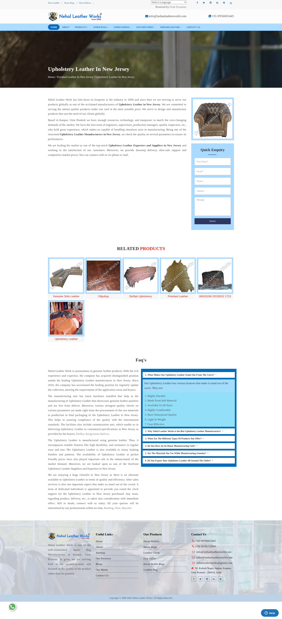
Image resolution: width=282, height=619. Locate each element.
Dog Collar (149, 558)
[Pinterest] (223, 2)
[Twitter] (203, 2)
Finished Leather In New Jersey (75, 77)
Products (80, 27)
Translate (181, 6)
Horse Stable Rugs (154, 564)
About (66, 27)
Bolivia (104, 433)
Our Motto (102, 569)
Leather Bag (150, 569)
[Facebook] (197, 2)
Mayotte (126, 508)
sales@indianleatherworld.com (214, 557)
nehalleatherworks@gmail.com (214, 562)
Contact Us (193, 27)
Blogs (99, 564)
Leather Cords (144, 27)
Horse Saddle (54, 3)
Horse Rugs (69, 3)
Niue (117, 508)
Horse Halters (85, 3)
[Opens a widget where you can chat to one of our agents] (270, 613)
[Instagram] (210, 2)
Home (54, 27)
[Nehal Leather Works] (75, 16)
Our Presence (103, 558)
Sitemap (100, 552)
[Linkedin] (217, 2)
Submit (212, 221)
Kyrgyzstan (92, 433)
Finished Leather (170, 27)
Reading (109, 508)
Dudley (80, 433)
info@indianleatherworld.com (167, 16)
